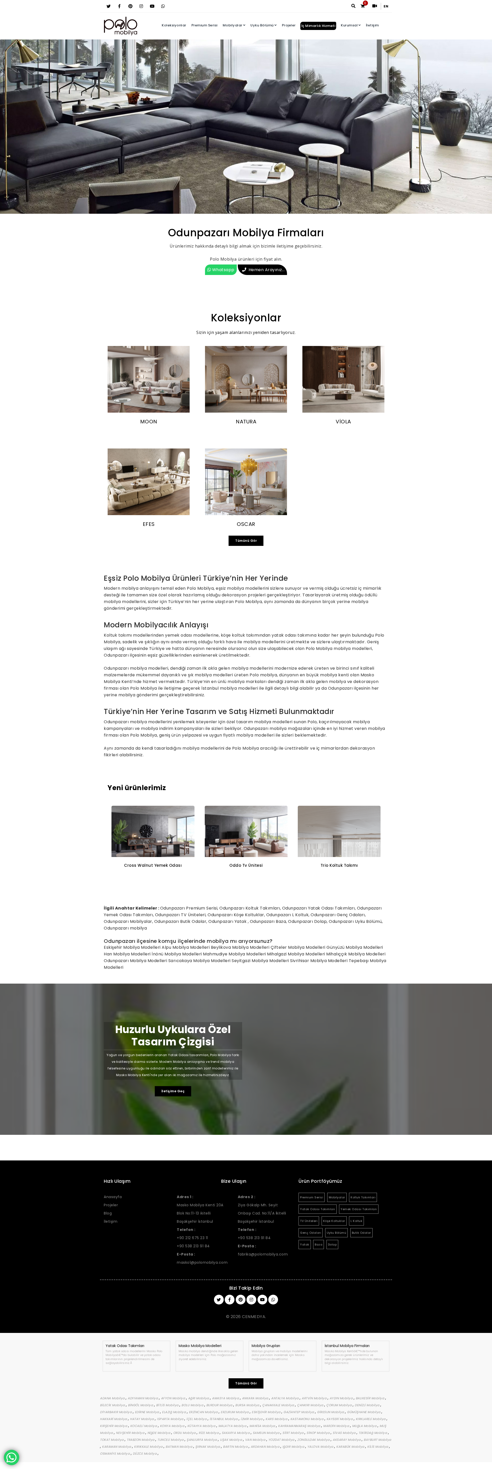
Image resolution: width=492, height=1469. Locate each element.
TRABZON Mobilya (141, 1439)
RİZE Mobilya (209, 1433)
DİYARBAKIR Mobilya (116, 1412)
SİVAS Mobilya (344, 1433)
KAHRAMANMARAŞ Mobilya (299, 1426)
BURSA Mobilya (247, 1405)
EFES (149, 524)
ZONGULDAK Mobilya (314, 1439)
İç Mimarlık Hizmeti (318, 25)
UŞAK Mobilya (231, 1439)
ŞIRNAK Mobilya (208, 1446)
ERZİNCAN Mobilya (204, 1412)
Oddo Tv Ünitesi (153, 865)
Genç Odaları (310, 1233)
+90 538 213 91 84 (193, 1246)
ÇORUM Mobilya (339, 1405)
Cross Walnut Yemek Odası (339, 865)
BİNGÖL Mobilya (141, 1405)
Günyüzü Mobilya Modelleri (354, 947)
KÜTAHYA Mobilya (201, 1426)
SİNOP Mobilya (318, 1433)
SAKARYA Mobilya (236, 1433)
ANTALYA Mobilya (285, 1398)
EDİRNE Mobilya (147, 1412)
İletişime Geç (173, 1091)
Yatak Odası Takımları (317, 1209)
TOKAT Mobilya (112, 1439)
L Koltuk (356, 1221)
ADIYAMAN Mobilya (143, 1398)
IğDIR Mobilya (293, 1446)
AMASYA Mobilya (226, 1398)
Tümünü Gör (246, 540)
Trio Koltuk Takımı (246, 865)
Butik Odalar (361, 1233)
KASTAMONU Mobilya (307, 1419)
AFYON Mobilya (173, 1398)
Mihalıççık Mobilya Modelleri (355, 954)
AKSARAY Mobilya (347, 1439)
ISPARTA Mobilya (170, 1419)
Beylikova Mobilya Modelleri (241, 947)
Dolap (332, 1244)
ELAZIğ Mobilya (174, 1412)
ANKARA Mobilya (255, 1398)
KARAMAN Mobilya (117, 1446)
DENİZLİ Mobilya (367, 1405)
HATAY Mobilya (142, 1419)
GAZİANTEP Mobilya (299, 1412)
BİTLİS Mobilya (168, 1405)
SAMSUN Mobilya (267, 1433)
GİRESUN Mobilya (331, 1412)
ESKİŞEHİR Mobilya (266, 1412)
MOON (148, 421)
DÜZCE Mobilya (145, 1453)
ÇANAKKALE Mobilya (278, 1405)
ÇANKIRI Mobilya (310, 1405)
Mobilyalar (232, 25)
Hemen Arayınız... (267, 270)
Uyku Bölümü (262, 25)
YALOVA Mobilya (320, 1446)
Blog (108, 1213)
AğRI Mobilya (199, 1398)
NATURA (246, 421)
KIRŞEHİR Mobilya (114, 1426)
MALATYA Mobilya (232, 1426)
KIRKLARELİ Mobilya (371, 1419)
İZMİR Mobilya (252, 1419)
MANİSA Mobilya (262, 1426)
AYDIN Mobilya (342, 1398)
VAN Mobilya (255, 1439)
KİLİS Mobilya (378, 1446)
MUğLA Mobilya (364, 1426)
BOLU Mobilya (192, 1405)
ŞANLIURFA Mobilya (202, 1439)
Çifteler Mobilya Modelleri (299, 947)
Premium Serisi (204, 25)
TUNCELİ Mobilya (170, 1439)
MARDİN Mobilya (336, 1426)
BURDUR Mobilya (219, 1405)
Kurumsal (349, 25)
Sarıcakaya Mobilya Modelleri (200, 961)
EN (386, 6)
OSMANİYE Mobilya (115, 1453)
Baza (318, 1244)
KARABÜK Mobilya (350, 1446)
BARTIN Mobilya (236, 1446)
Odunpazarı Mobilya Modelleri (136, 961)
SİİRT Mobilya (293, 1433)
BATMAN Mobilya (179, 1446)
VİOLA (343, 421)
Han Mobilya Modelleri (128, 954)
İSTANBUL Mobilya (224, 1419)
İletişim (372, 25)
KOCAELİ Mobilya (144, 1426)
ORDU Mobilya (185, 1433)
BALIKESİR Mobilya (370, 1398)
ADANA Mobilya (113, 1398)
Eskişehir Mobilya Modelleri (133, 947)
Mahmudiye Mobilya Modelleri (235, 954)
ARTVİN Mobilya (314, 1398)
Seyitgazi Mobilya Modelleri (261, 961)
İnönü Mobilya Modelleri (177, 954)
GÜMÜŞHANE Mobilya (364, 1412)
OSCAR (246, 524)
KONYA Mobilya (172, 1426)
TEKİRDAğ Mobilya (373, 1433)
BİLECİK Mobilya (113, 1405)
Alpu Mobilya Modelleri (186, 947)
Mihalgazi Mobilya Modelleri (296, 954)
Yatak (304, 1244)
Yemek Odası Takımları (359, 1209)
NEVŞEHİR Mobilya (130, 1433)
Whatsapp (222, 270)
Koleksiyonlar (174, 25)
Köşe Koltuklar (334, 1221)
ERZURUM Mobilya (235, 1412)
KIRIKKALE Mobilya (148, 1446)
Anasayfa (113, 1196)
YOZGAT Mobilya (281, 1439)
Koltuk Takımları (363, 1197)
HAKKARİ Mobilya (114, 1419)
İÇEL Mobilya (197, 1419)
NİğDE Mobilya (159, 1433)
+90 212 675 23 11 (192, 1237)
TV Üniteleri (308, 1221)
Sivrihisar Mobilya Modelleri (319, 961)
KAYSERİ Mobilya (340, 1419)
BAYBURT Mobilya (377, 1439)
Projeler (289, 25)
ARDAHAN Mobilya (265, 1446)
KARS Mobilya (276, 1419)
